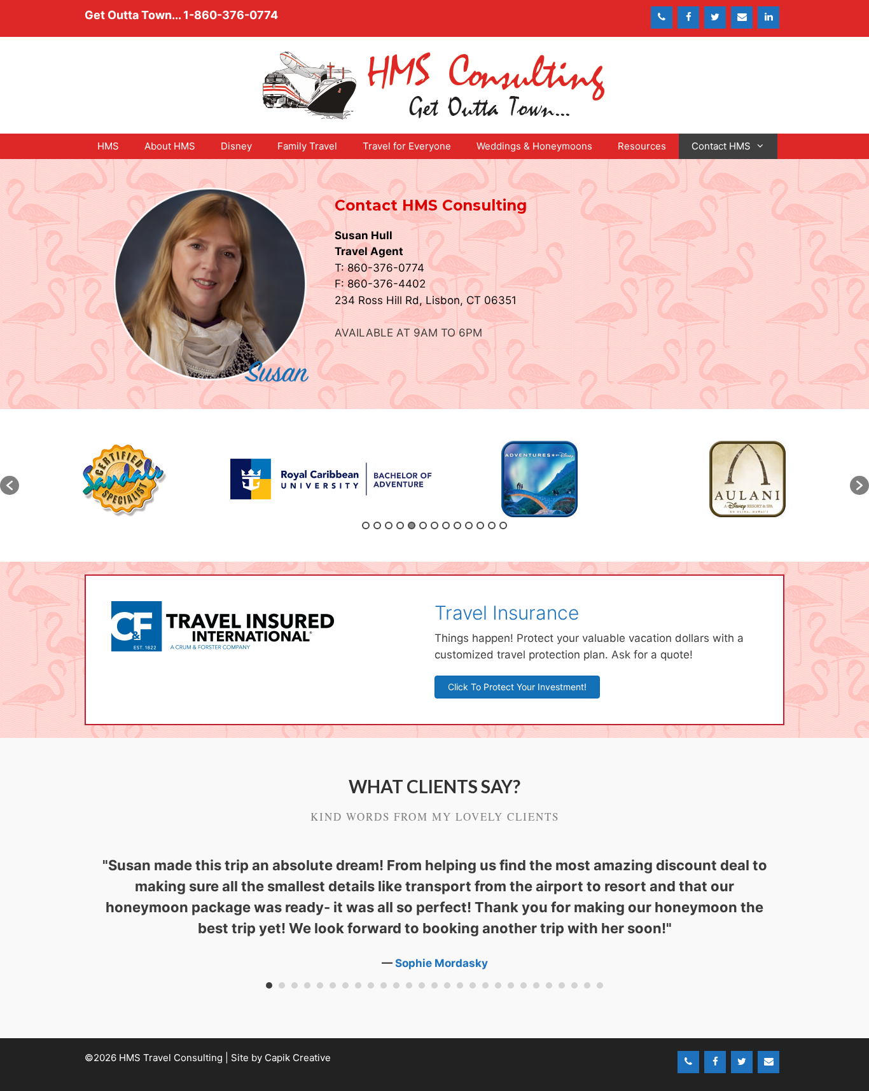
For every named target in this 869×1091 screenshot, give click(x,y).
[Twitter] (715, 17)
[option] (123, 479)
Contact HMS (721, 146)
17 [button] (472, 985)
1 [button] (366, 525)
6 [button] (423, 525)
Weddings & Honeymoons (534, 146)
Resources (642, 146)
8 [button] (446, 525)
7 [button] (434, 525)
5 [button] (411, 525)
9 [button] (457, 525)
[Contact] (742, 17)
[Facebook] (688, 17)
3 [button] (389, 525)
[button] (9, 485)
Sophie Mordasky (441, 963)
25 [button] (574, 985)
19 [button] (498, 985)
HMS (108, 146)
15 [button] (447, 985)
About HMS (169, 146)
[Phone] (661, 17)
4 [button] (400, 525)
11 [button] (480, 525)
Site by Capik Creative (281, 1058)
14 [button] (434, 985)
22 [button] (536, 985)
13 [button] (503, 525)
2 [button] (377, 525)
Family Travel (307, 146)
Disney (236, 146)
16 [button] (460, 985)
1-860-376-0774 (230, 15)
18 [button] (485, 985)
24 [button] (562, 985)
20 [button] (511, 985)
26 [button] (587, 985)
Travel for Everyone (407, 146)
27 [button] (600, 985)
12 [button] (492, 525)
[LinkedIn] (768, 17)
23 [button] (549, 985)
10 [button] (469, 525)
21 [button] (523, 985)
